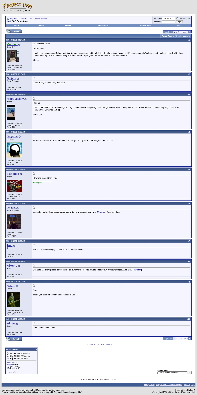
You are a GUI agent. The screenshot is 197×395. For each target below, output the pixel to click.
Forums (41, 25)
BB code (10, 362)
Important (24, 19)
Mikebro (12, 265)
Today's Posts (145, 25)
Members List (103, 25)
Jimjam (11, 78)
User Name (157, 18)
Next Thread (105, 344)
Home (16, 25)
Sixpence (13, 173)
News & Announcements (39, 19)
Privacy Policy (149, 385)
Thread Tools (167, 36)
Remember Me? (185, 19)
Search (179, 25)
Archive (187, 385)
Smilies (9, 364)
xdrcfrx (11, 323)
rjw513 (11, 285)
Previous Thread (93, 344)
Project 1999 (14, 19)
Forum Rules (11, 372)
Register (68, 25)
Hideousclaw (15, 98)
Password (157, 22)
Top (193, 385)
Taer (9, 245)
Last (185, 32)
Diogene (12, 136)
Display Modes (182, 36)
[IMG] (9, 366)
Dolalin (11, 207)
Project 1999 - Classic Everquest (169, 385)
